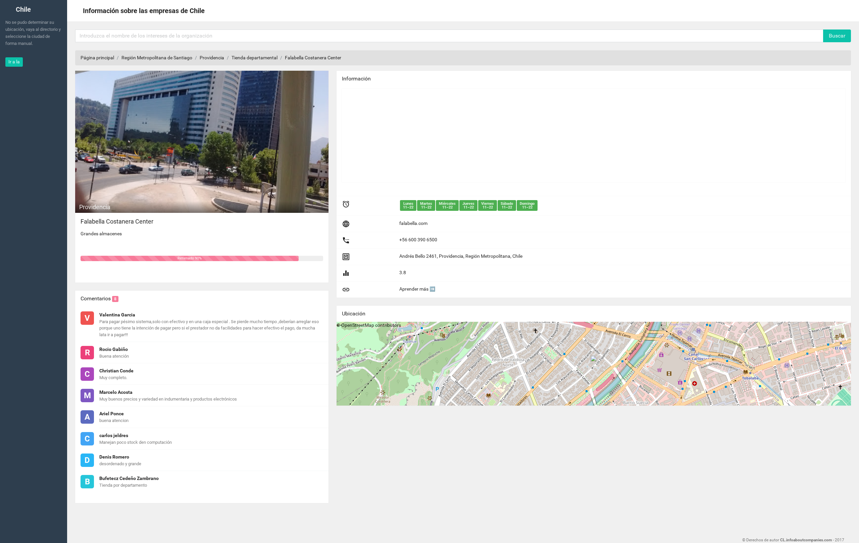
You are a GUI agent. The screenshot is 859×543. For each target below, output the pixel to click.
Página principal (97, 57)
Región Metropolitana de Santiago (156, 57)
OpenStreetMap (357, 325)
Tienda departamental (254, 57)
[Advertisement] (543, 135)
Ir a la (14, 61)
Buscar (837, 36)
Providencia (212, 57)
